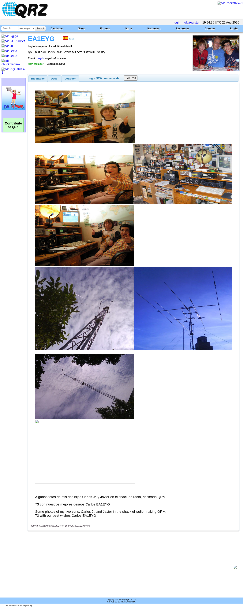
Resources (182, 28)
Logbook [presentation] (70, 78)
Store (128, 28)
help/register (191, 22)
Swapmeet (153, 28)
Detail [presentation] (54, 78)
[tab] (37, 78)
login (177, 22)
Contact (210, 28)
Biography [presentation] (38, 78)
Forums (105, 28)
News (81, 28)
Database (56, 28)
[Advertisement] (132, 567)
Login (234, 28)
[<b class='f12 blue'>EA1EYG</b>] (216, 69)
